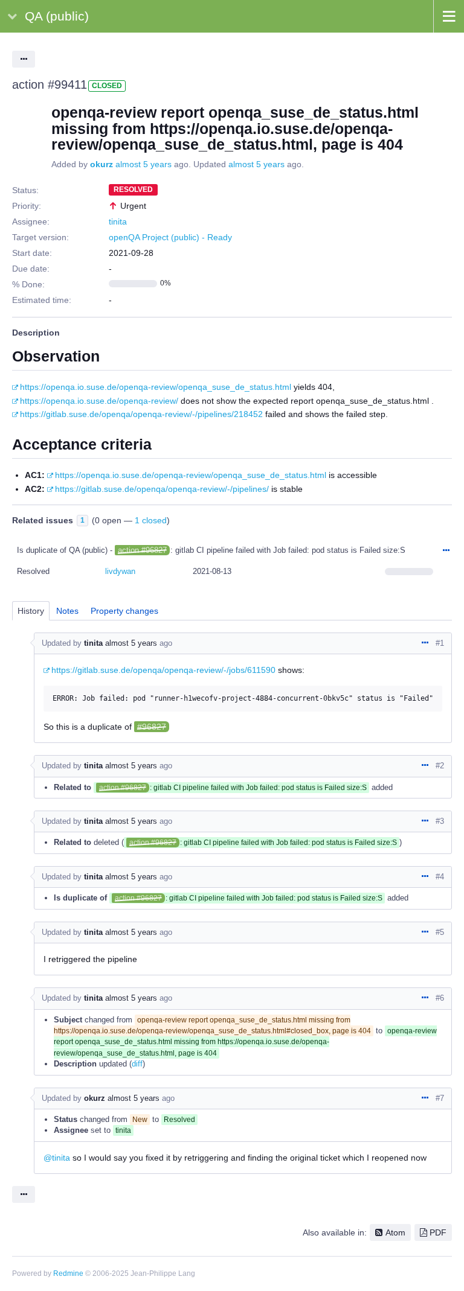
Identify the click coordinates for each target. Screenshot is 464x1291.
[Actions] (446, 551)
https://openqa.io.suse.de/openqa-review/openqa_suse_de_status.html (155, 387)
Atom (395, 1232)
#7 (440, 1098)
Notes (67, 611)
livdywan (120, 571)
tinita (118, 221)
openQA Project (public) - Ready (170, 237)
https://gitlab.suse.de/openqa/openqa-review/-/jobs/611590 (163, 670)
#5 (440, 932)
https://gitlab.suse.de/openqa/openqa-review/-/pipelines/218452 (141, 414)
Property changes (124, 611)
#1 (440, 643)
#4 (440, 876)
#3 (440, 821)
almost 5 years (143, 164)
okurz (101, 164)
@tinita (57, 1157)
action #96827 (142, 550)
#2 (440, 765)
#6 (440, 998)
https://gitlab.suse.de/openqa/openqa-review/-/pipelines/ (162, 489)
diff (137, 1063)
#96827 (151, 727)
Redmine (68, 1273)
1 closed (151, 520)
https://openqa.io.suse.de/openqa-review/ (99, 401)
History (31, 611)
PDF (438, 1232)
